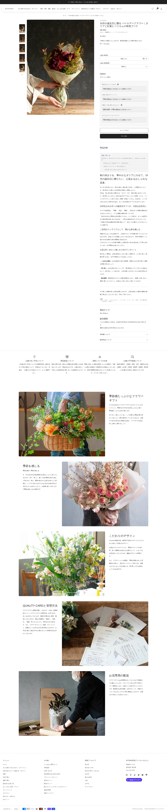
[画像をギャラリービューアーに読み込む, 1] (22, 28)
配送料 (107, 32)
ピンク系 (122, 300)
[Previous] (59, 2)
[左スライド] (22, 21)
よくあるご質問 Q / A (50, 764)
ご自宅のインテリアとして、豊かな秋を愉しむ (114, 166)
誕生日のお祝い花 (8, 783)
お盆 (86, 780)
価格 (49, 8)
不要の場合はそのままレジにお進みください (117, 120)
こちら (107, 43)
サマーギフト (89, 786)
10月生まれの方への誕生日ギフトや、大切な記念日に (116, 163)
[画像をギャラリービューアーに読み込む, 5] (22, 68)
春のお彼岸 (88, 777)
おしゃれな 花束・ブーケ (63, 8)
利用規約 (46, 767)
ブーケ (128, 300)
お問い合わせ (48, 771)
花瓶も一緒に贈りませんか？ (124, 105)
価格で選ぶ (6, 780)
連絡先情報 (47, 790)
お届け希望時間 (104, 63)
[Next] (108, 2)
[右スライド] (22, 74)
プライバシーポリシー (51, 777)
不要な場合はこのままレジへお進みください (117, 89)
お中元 (87, 783)
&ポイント (119, 8)
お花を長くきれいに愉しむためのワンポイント (116, 169)
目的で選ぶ (6, 777)
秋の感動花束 (143, 300)
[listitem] (83, 2)
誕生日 (53, 8)
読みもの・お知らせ (9, 796)
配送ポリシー (48, 783)
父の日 (87, 774)
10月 (101, 300)
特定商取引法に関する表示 (52, 774)
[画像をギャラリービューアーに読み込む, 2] (22, 38)
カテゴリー (106, 8)
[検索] (153, 9)
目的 (45, 8)
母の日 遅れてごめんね (92, 771)
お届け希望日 (104, 55)
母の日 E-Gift (89, 767)
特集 (41, 8)
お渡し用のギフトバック (109, 95)
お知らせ (113, 8)
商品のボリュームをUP (124, 84)
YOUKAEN (103, 20)
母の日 (87, 764)
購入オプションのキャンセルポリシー (55, 786)
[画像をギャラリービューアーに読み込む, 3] (22, 48)
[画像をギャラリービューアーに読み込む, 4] (22, 58)
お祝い (106, 300)
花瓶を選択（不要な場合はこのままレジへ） (117, 109)
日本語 (16, 809)
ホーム (64, 15)
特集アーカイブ (48, 793)
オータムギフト (114, 300)
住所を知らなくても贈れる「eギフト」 (91, 8)
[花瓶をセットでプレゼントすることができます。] (121, 105)
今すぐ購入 (124, 136)
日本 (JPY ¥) (6, 809)
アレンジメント (76, 8)
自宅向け (104, 301)
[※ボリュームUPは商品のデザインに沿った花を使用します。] (118, 84)
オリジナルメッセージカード (111, 115)
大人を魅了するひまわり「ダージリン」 (28, 8)
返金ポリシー (48, 780)
